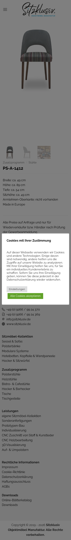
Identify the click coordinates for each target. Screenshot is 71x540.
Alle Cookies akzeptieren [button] (25, 295)
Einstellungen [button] (17, 289)
